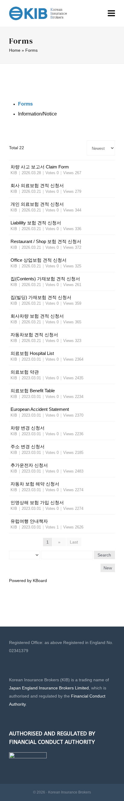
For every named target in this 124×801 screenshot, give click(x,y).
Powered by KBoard (28, 580)
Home (14, 50)
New (108, 567)
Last (74, 542)
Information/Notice (37, 113)
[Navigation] (111, 13)
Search (104, 555)
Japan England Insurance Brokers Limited (49, 687)
